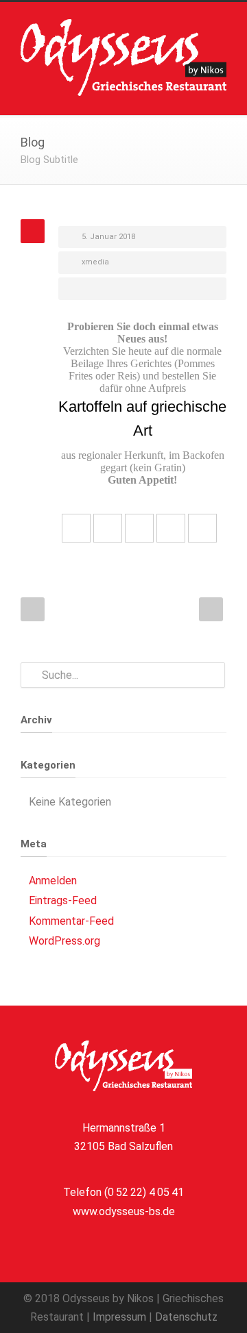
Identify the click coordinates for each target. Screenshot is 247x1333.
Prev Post (33, 609)
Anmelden (53, 880)
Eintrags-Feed (63, 900)
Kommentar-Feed (71, 920)
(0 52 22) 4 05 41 (144, 1192)
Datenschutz (186, 1316)
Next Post (211, 609)
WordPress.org (64, 940)
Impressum (119, 1316)
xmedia (95, 262)
